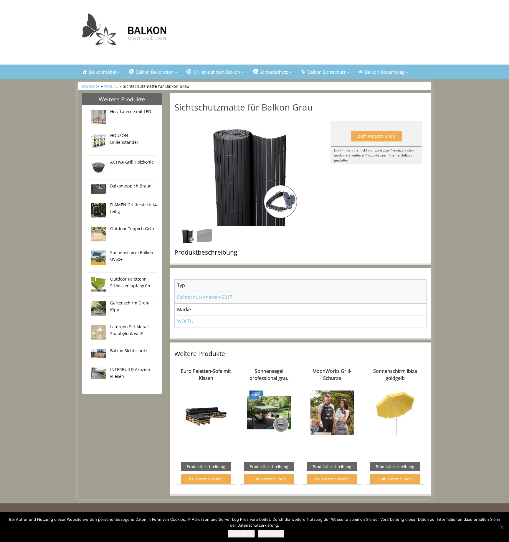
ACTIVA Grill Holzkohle (132, 162)
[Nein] (502, 527)
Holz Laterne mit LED (130, 111)
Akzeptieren (241, 533)
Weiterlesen (271, 533)
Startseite (90, 86)
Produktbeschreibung (206, 466)
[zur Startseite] (151, 31)
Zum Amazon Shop (376, 136)
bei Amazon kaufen (206, 479)
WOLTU (111, 86)
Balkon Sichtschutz (128, 350)
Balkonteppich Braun (131, 186)
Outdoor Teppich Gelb (132, 228)
